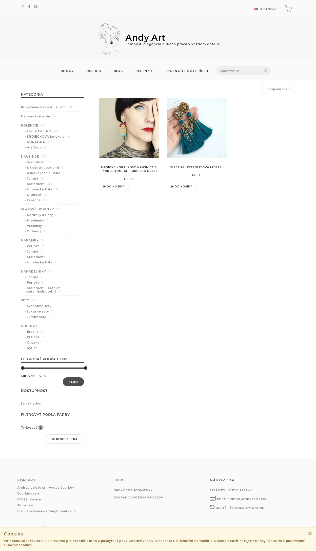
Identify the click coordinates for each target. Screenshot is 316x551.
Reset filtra (66, 439)
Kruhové (37, 194)
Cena (25, 375)
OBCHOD (93, 71)
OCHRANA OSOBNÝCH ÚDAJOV (138, 497)
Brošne (35, 331)
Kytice (34, 347)
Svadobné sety (42, 306)
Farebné (37, 200)
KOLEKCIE (33, 125)
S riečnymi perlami (45, 167)
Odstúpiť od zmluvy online (239, 507)
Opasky (35, 342)
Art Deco (36, 147)
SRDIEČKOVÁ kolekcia (48, 136)
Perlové (36, 246)
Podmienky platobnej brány (241, 499)
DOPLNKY (31, 326)
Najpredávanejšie (38, 116)
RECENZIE (144, 71)
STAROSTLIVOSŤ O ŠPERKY (231, 490)
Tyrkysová (31, 427)
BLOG (118, 71)
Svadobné (38, 162)
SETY (28, 300)
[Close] (310, 533)
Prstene (35, 337)
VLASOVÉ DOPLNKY (40, 209)
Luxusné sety (41, 311)
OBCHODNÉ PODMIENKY (133, 490)
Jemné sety (39, 316)
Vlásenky (36, 225)
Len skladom (32, 403)
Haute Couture (42, 131)
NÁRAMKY (33, 240)
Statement (39, 183)
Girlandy (36, 231)
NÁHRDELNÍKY (36, 271)
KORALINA (38, 142)
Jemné (35, 178)
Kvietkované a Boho (45, 173)
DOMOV (67, 71)
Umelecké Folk (42, 189)
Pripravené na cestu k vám (46, 107)
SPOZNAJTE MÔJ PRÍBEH (187, 71)
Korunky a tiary (43, 215)
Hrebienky (37, 220)
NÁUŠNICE (34, 156)
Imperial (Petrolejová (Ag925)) (197, 167)
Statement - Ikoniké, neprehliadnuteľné (43, 289)
